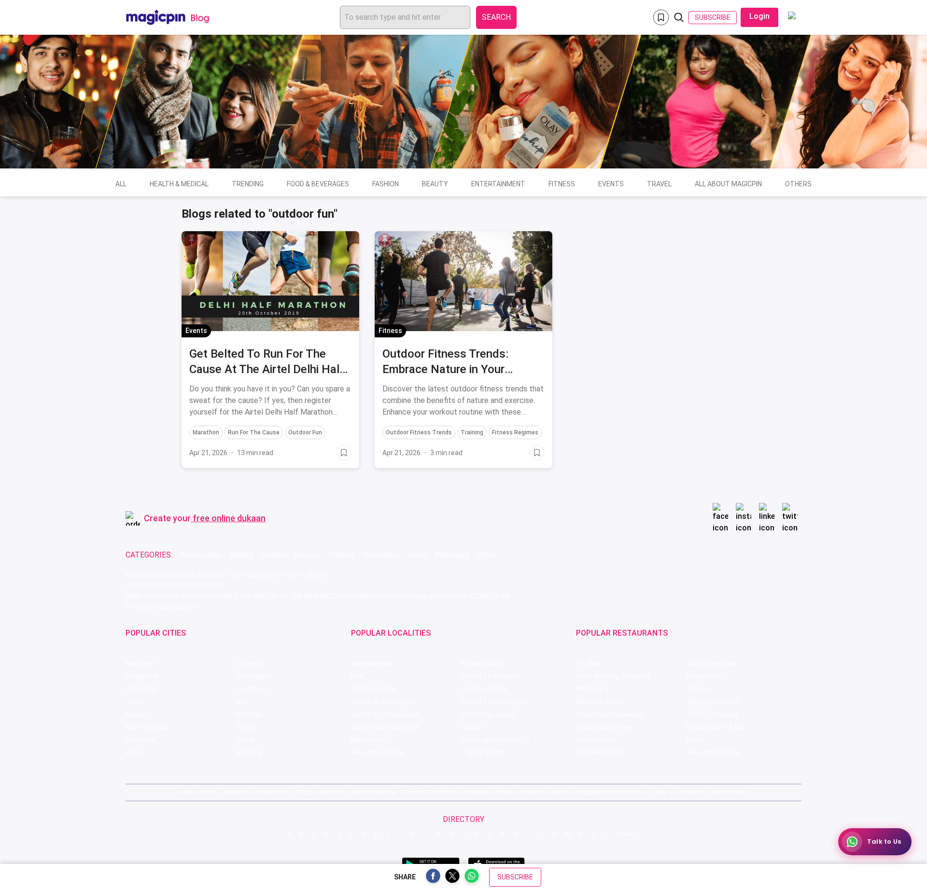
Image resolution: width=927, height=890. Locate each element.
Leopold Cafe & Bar (716, 727)
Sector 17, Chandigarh (495, 702)
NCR (242, 702)
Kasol (134, 752)
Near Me (330, 792)
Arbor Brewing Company (613, 676)
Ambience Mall (483, 689)
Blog (304, 792)
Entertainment (498, 184)
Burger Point (706, 676)
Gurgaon (249, 664)
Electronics (381, 554)
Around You (274, 792)
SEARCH (496, 17)
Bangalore (141, 676)
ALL (120, 184)
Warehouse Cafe (712, 702)
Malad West (369, 740)
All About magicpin (728, 184)
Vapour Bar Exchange (609, 714)
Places (506, 792)
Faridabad (251, 689)
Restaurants (201, 554)
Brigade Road (481, 664)
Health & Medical (179, 184)
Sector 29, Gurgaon (490, 676)
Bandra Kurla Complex (385, 727)
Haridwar (250, 752)
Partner (533, 792)
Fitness (561, 184)
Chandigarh (253, 676)
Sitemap (478, 792)
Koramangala (371, 664)
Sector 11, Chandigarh (385, 714)
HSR (357, 676)
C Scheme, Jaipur (488, 714)
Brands (560, 792)
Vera (660, 792)
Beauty (435, 184)
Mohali (136, 714)
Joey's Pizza (595, 740)
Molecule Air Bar (601, 702)
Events (611, 184)
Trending (248, 184)
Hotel (417, 554)
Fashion (385, 184)
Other (486, 554)
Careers (692, 792)
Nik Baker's (592, 689)
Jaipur (135, 702)
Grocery (308, 554)
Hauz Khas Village (378, 752)
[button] (191, 240)
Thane (246, 727)
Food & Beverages (318, 184)
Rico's (695, 740)
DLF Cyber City (373, 689)
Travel (659, 184)
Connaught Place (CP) (495, 740)
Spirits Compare (372, 792)
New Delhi (140, 664)
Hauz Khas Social (713, 752)
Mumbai (248, 714)
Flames (698, 689)
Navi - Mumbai (147, 727)
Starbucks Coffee (604, 727)
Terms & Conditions (430, 792)
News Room (199, 792)
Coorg (245, 740)
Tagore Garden (484, 752)
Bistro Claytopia (711, 664)
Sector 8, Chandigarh (383, 702)
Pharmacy (452, 554)
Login (759, 16)
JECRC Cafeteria (712, 714)
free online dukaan (229, 518)
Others (798, 184)
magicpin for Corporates (612, 792)
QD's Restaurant (601, 752)
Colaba (471, 727)
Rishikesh (140, 740)
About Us (237, 792)
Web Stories (728, 792)
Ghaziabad (142, 689)
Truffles (588, 664)
